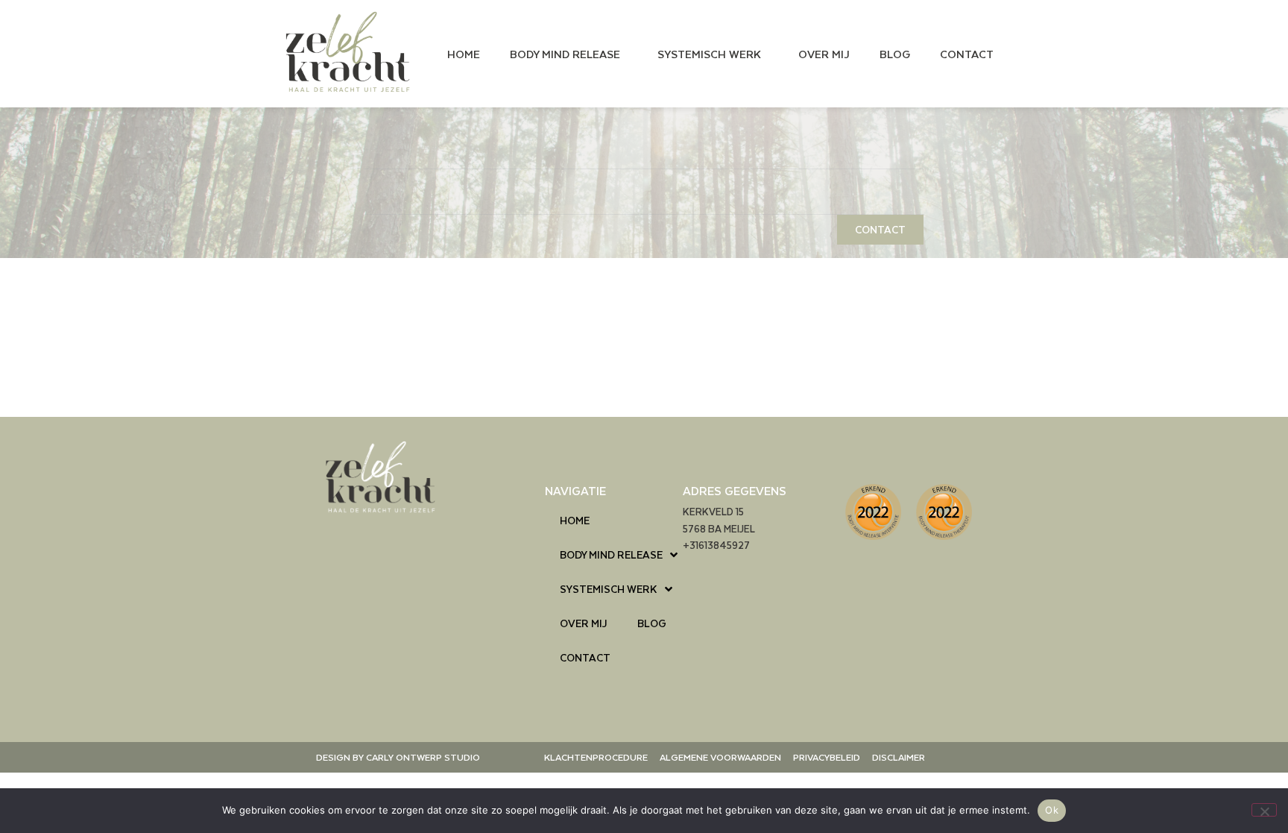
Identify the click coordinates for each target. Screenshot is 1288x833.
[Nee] (1264, 810)
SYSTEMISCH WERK (709, 54)
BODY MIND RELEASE (565, 54)
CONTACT (967, 54)
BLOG (895, 54)
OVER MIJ (824, 54)
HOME (463, 54)
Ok (1051, 810)
